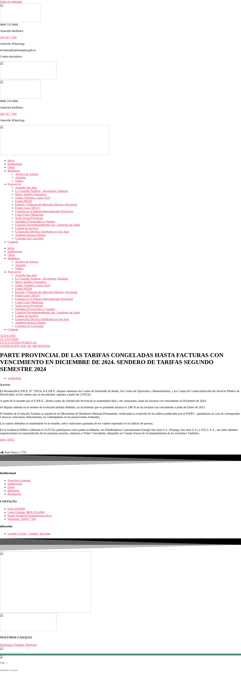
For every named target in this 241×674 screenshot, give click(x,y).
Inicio (11, 160)
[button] (120, 384)
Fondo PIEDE (23, 201)
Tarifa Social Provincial (29, 218)
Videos (19, 180)
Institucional (15, 163)
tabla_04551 (7, 439)
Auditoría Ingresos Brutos (30, 235)
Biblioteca (14, 170)
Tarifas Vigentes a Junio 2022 (32, 197)
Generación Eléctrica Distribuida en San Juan (42, 231)
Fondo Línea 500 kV (27, 207)
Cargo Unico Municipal (29, 214)
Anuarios (20, 177)
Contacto (13, 241)
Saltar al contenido (11, 1)
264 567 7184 (8, 37)
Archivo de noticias (26, 174)
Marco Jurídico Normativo (31, 194)
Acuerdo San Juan (26, 187)
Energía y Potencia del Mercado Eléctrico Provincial (46, 204)
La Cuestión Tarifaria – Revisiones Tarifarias (41, 191)
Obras (11, 167)
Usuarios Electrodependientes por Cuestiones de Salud (47, 224)
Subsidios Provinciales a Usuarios (35, 221)
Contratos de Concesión (29, 238)
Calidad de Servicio (26, 228)
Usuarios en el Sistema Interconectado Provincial (44, 211)
